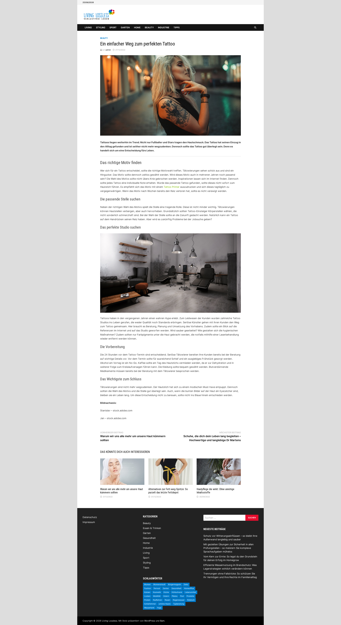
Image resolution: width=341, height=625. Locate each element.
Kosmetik (157, 592)
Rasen (167, 600)
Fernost (157, 588)
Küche (166, 592)
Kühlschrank (177, 592)
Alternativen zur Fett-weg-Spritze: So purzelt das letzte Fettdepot (168, 491)
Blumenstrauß (159, 584)
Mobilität (157, 596)
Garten (125, 27)
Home (137, 27)
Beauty (149, 27)
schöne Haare (164, 604)
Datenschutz (90, 517)
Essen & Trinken (152, 528)
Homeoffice (189, 588)
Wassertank (149, 608)
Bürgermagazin (174, 584)
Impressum (89, 522)
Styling (100, 27)
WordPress (149, 620)
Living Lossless (109, 620)
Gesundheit (149, 538)
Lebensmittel (190, 592)
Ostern (166, 596)
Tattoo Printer (172, 186)
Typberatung (178, 604)
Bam (162, 620)
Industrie (163, 27)
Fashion (147, 588)
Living (88, 27)
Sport (113, 27)
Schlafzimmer (150, 604)
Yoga (159, 608)
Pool (182, 596)
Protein (147, 600)
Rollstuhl (190, 600)
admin (108, 50)
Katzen (147, 592)
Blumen (147, 584)
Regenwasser (178, 600)
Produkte (190, 596)
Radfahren (157, 600)
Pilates (174, 596)
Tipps (177, 27)
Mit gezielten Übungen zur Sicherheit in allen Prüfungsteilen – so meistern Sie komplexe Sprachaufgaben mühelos (228, 548)
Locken (147, 596)
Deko (186, 584)
